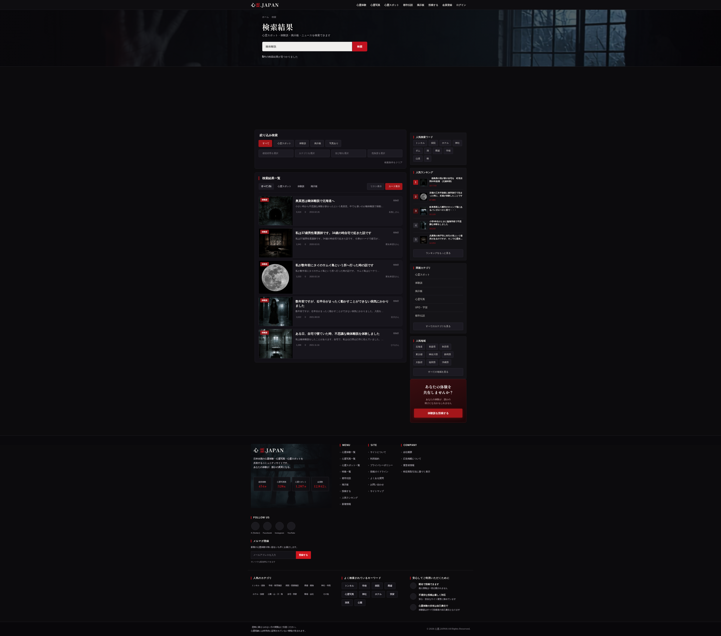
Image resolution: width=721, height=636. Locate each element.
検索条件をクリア (393, 162)
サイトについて (378, 452)
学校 (448, 150)
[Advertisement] (360, 98)
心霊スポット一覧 (351, 465)
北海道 (419, 346)
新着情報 (346, 504)
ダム (418, 150)
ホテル (445, 143)
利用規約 (374, 458)
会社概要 (407, 452)
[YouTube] (291, 526)
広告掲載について (412, 458)
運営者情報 (408, 465)
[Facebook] (267, 526)
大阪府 (419, 362)
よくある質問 (377, 478)
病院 (433, 143)
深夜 (347, 602)
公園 (360, 602)
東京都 (419, 354)
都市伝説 (408, 5)
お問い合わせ (377, 484)
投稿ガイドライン (379, 471)
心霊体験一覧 (348, 452)
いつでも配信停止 (260, 562)
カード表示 (394, 186)
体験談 (302, 143)
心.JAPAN (265, 5)
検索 (359, 46)
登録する (303, 555)
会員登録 (447, 5)
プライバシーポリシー (381, 465)
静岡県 (447, 354)
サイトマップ (377, 491)
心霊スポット (391, 5)
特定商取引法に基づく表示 (416, 471)
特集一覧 (346, 471)
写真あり (333, 143)
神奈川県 (433, 354)
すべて (265, 143)
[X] (255, 526)
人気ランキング (350, 497)
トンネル (420, 143)
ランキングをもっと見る (438, 253)
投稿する (433, 5)
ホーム (265, 17)
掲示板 (420, 5)
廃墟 (437, 150)
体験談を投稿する (438, 413)
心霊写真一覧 (348, 458)
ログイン (461, 5)
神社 (457, 143)
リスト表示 (376, 186)
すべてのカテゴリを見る (438, 326)
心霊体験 (361, 5)
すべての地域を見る (438, 372)
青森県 (432, 346)
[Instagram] (279, 526)
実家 (392, 594)
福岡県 (432, 362)
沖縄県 (445, 362)
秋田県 (445, 346)
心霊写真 (375, 5)
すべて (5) (266, 186)
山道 (418, 158)
